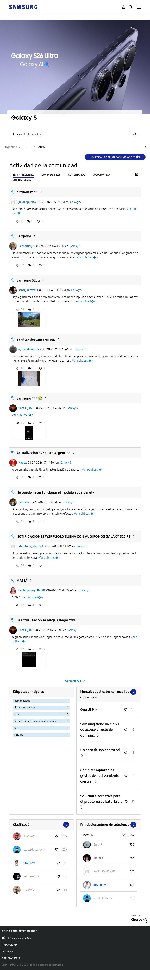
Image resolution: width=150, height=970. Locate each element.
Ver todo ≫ (109, 692)
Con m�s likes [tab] (51, 174)
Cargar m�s (73, 681)
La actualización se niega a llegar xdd (45, 620)
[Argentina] (23, 6)
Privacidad (9, 944)
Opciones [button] (139, 148)
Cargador (23, 236)
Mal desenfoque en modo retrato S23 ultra (37, 721)
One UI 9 (87, 709)
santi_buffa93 (27, 290)
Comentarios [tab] (76, 174)
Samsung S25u (28, 280)
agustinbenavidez (29, 349)
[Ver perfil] (13, 202)
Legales (7, 951)
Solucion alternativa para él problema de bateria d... (101, 799)
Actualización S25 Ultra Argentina (43, 453)
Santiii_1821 (26, 408)
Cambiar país (11, 958)
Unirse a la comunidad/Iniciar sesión (115, 157)
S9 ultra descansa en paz (35, 339)
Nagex (22, 462)
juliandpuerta (27, 202)
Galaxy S (75, 202)
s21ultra (18, 734)
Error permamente (24, 707)
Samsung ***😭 (29, 398)
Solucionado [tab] (101, 174)
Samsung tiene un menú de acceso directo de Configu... (99, 729)
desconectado (22, 700)
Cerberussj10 (26, 246)
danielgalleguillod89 (32, 590)
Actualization (27, 192)
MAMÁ (21, 580)
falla (16, 714)
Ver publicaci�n (87, 257)
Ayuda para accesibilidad (19, 931)
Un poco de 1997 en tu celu (101, 750)
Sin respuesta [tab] (22, 180)
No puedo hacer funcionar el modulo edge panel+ (55, 492)
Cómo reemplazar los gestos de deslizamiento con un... (99, 776)
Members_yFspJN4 (30, 546)
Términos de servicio (17, 938)
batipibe (23, 502)
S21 (16, 728)
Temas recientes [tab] (23, 174)
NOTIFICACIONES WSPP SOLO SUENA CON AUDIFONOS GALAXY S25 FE (73, 536)
